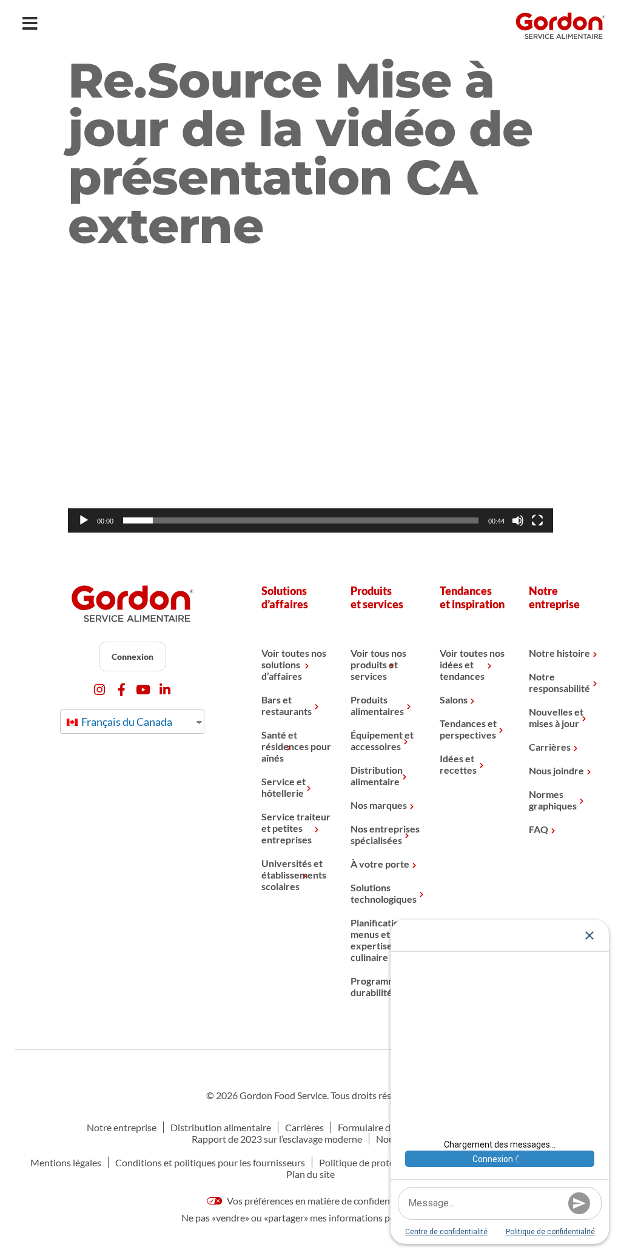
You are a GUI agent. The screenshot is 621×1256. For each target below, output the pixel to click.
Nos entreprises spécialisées (385, 834)
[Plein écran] (537, 520)
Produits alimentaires (377, 705)
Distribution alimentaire (377, 775)
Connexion (132, 656)
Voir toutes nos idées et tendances (472, 664)
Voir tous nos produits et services (378, 664)
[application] (310, 396)
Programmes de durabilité (384, 986)
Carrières (550, 747)
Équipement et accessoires (382, 740)
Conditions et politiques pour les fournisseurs (210, 1162)
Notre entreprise (121, 1127)
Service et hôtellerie (283, 787)
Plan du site (310, 1174)
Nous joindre (556, 770)
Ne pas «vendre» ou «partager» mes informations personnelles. (310, 1217)
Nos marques (379, 805)
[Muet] (518, 520)
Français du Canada (125, 721)
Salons (454, 699)
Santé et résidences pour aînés (296, 746)
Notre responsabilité (559, 682)
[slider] (300, 520)
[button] (310, 396)
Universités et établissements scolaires (293, 874)
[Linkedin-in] (165, 689)
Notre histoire (559, 653)
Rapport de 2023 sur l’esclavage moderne (277, 1139)
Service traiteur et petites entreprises (296, 828)
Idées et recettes (458, 764)
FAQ (538, 829)
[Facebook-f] (121, 689)
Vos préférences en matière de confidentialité (319, 1200)
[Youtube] (143, 689)
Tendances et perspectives (468, 728)
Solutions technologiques (384, 893)
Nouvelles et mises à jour (556, 717)
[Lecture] (84, 520)
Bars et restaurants (286, 705)
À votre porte (380, 863)
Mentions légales (65, 1162)
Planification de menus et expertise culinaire (384, 940)
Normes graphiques (553, 799)
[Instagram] (99, 689)
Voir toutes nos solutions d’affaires (293, 664)
